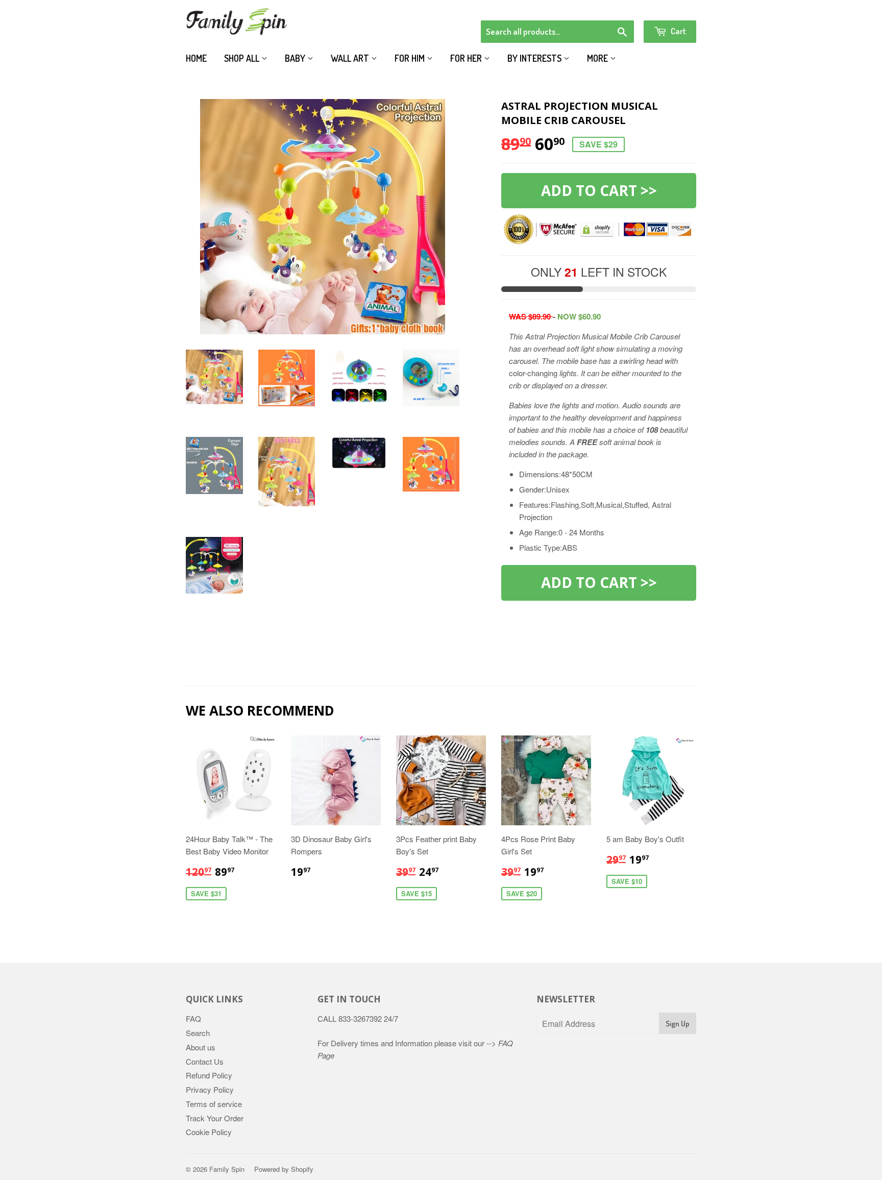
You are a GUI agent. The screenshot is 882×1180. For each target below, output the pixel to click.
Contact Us (205, 1061)
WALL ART (351, 58)
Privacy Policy (210, 1089)
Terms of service (214, 1103)
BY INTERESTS (535, 58)
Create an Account (667, 7)
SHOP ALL (242, 58)
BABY (296, 58)
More (598, 58)
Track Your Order (214, 1118)
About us (200, 1047)
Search (198, 1032)
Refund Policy (209, 1075)
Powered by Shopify (283, 1169)
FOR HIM (411, 58)
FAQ (193, 1018)
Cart (677, 31)
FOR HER (467, 58)
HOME (196, 58)
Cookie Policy (209, 1131)
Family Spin (226, 1169)
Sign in (612, 7)
